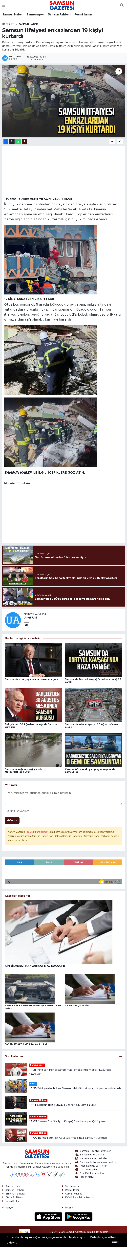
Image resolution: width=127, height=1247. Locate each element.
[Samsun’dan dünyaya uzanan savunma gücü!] (33, 659)
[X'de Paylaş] (12, 141)
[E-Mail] (26, 625)
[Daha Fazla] (24, 141)
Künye (9, 1207)
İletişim (69, 1207)
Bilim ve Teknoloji (15, 1193)
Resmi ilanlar (72, 1190)
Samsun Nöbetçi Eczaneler (95, 1151)
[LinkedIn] (37, 1174)
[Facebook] (13, 1174)
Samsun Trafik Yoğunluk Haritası (98, 1162)
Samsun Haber (12, 14)
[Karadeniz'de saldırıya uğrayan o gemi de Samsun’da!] (93, 749)
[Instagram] (31, 1174)
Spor (32, 1084)
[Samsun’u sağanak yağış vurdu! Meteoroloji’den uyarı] (33, 749)
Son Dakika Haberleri (92, 1173)
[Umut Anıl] (13, 620)
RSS (26, 1232)
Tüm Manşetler (88, 1169)
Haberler (8, 24)
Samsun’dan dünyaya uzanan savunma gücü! (32, 679)
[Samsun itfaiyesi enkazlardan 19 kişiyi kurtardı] (63, 101)
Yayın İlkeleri (12, 1201)
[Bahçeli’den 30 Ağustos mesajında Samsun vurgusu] (33, 704)
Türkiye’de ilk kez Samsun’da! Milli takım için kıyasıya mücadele (75, 1088)
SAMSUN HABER (18, 472)
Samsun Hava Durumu (92, 1154)
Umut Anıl (30, 617)
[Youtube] (43, 1174)
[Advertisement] (63, 171)
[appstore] (49, 1216)
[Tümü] (120, 1056)
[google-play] (78, 1216)
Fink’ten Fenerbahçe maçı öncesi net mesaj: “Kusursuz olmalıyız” (70, 1072)
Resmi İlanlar (83, 14)
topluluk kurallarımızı (37, 832)
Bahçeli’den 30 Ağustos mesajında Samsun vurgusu (68, 1137)
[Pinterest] (25, 1174)
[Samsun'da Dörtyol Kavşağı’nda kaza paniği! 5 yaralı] (93, 659)
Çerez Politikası (74, 1193)
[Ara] (122, 5)
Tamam (115, 1242)
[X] (19, 1174)
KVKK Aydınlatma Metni (79, 1197)
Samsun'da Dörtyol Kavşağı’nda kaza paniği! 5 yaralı (67, 1121)
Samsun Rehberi (59, 14)
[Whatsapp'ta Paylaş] (18, 141)
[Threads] (55, 1174)
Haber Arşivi (87, 1177)
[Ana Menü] (3, 5)
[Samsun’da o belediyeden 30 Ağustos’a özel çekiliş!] (93, 704)
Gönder (12, 820)
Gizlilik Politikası (14, 1197)
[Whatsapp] (61, 1174)
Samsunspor (35, 14)
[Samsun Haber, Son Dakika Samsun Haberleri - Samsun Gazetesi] (62, 5)
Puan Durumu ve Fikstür (93, 1166)
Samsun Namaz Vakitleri (93, 1158)
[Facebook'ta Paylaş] (5, 141)
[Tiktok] (49, 1174)
